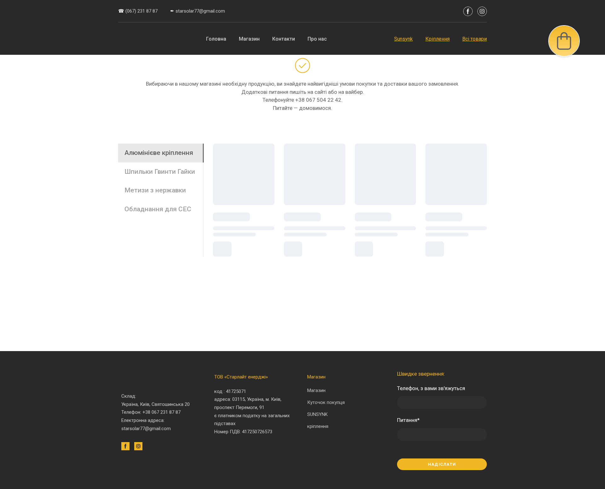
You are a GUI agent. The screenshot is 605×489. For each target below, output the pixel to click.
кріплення (317, 426)
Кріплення (437, 39)
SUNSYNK (317, 414)
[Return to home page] (140, 38)
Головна (216, 39)
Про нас (317, 39)
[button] (468, 11)
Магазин (249, 39)
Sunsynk (403, 39)
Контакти (283, 39)
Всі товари (474, 39)
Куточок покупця (326, 402)
